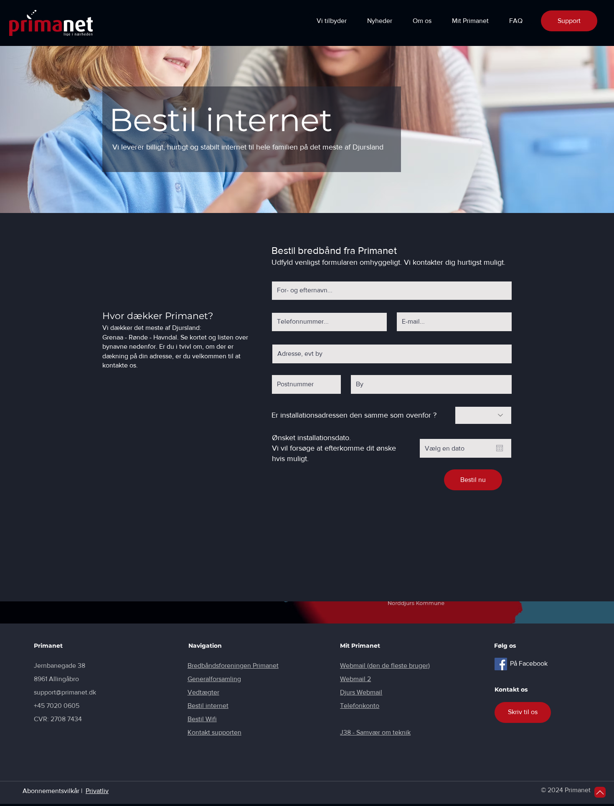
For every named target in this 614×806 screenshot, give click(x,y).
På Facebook (529, 663)
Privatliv (97, 790)
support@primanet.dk (65, 692)
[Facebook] (501, 664)
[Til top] (600, 792)
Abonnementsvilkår (51, 790)
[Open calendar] (499, 448)
